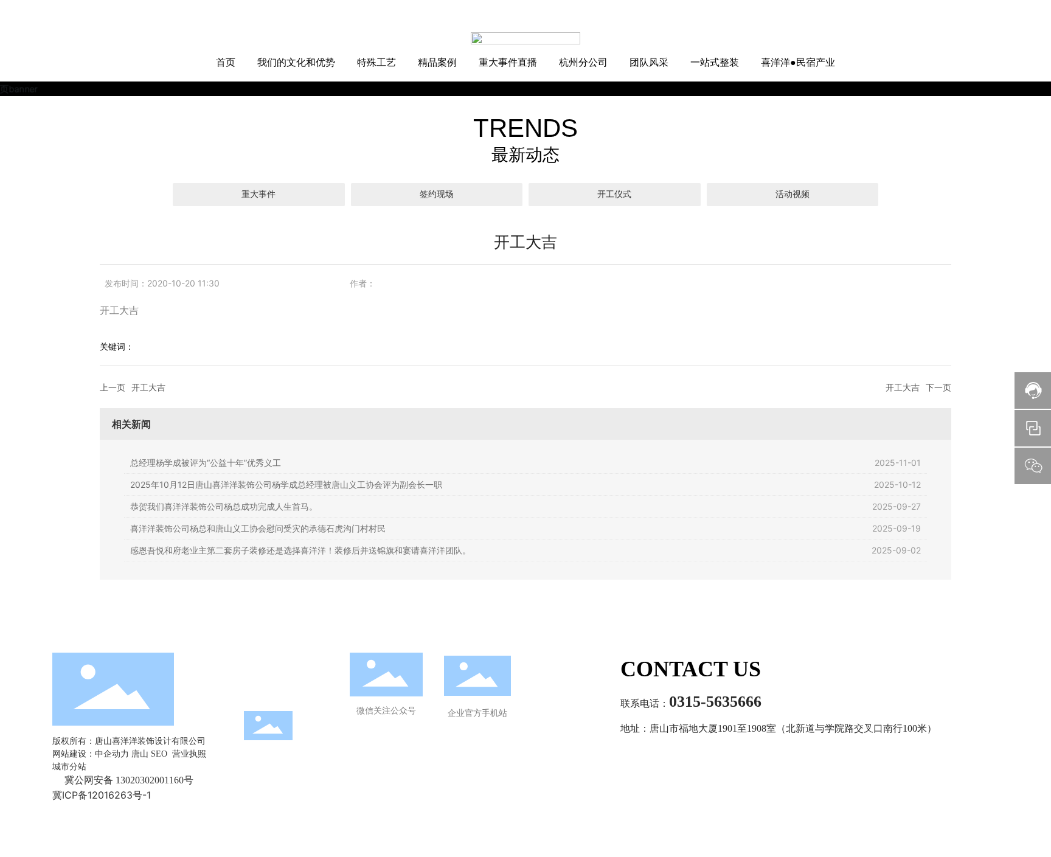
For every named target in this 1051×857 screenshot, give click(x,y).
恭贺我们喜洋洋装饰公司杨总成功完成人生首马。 (223, 506)
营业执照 (189, 753)
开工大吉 (148, 387)
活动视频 (792, 194)
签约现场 (437, 194)
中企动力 (112, 753)
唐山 (139, 753)
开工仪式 (614, 194)
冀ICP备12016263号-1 (101, 795)
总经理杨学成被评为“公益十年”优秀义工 (205, 462)
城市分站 (69, 766)
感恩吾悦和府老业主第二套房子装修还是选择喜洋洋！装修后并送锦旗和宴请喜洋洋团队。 (300, 550)
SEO (159, 753)
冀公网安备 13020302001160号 (128, 780)
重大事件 (258, 194)
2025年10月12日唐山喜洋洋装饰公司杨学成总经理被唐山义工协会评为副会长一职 (286, 484)
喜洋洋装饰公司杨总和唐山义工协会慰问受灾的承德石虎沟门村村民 (258, 528)
